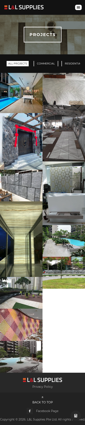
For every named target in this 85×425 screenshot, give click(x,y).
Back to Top (42, 402)
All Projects (17, 63)
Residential (73, 63)
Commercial (46, 63)
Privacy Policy (42, 387)
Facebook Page (47, 411)
